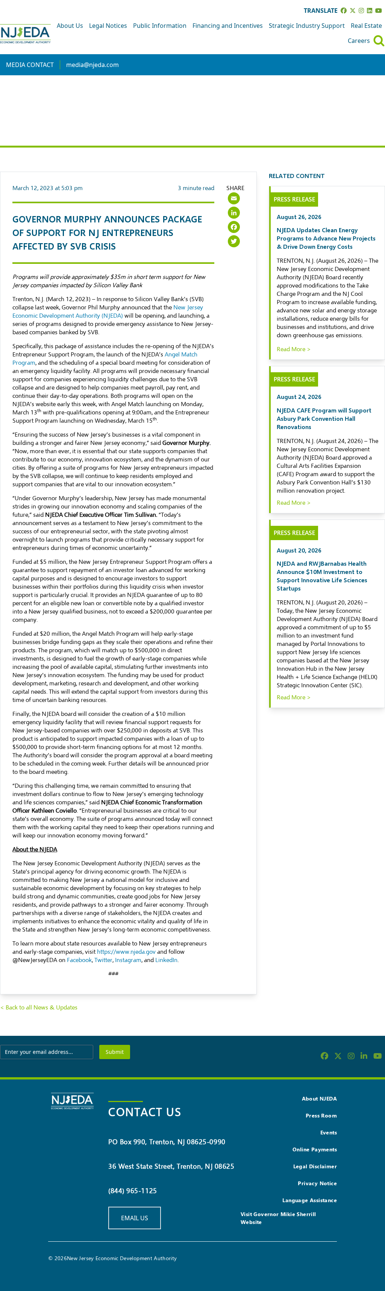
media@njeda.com (92, 65)
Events (328, 1132)
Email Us (134, 1218)
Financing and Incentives (227, 25)
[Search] (379, 40)
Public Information (159, 25)
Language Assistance (309, 1200)
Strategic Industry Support (307, 25)
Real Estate (366, 25)
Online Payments (315, 1149)
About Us (70, 25)
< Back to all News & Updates (38, 1007)
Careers (359, 41)
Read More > (294, 349)
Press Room (321, 1115)
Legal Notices (108, 25)
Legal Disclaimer (315, 1166)
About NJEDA (319, 1098)
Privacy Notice (317, 1183)
